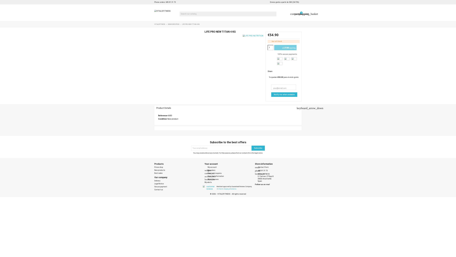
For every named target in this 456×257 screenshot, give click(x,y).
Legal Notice (159, 184)
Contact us (158, 190)
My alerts (208, 182)
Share (275, 71)
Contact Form (262, 167)
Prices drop (158, 167)
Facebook (256, 188)
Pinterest (288, 71)
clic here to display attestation (226, 189)
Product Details (229, 108)
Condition (162, 119)
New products (159, 170)
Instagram (260, 188)
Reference (162, 115)
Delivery (157, 181)
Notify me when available (284, 94)
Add (289, 47)
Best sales (158, 173)
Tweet (282, 71)
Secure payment (160, 187)
